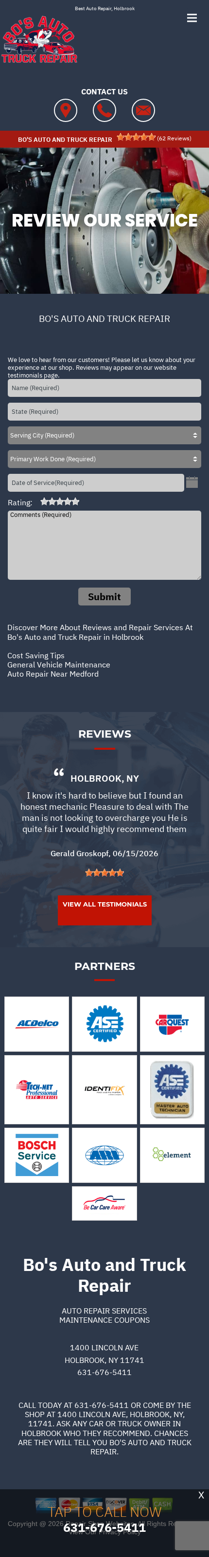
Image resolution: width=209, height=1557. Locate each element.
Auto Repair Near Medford (53, 674)
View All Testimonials (105, 904)
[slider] (136, 137)
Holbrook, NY (104, 778)
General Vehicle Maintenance (58, 664)
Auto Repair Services (104, 1310)
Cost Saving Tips (36, 655)
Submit (104, 596)
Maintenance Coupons (104, 1320)
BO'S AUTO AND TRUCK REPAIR (104, 318)
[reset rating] (36, 501)
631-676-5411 (104, 1372)
